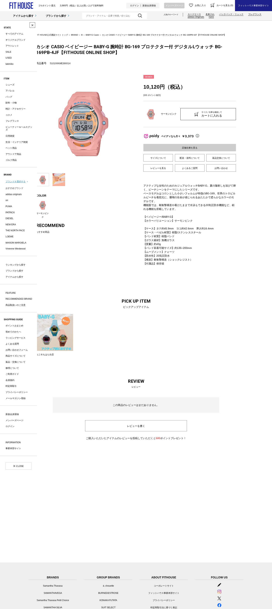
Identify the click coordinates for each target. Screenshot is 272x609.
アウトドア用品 (13, 154)
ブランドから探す (56, 15)
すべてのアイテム (14, 33)
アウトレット (12, 46)
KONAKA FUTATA (108, 600)
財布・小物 (11, 102)
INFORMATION (13, 442)
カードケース (194, 14)
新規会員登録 (149, 5)
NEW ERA (11, 224)
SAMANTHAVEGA (53, 593)
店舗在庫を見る (189, 148)
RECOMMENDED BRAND (19, 299)
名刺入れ (210, 14)
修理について (12, 368)
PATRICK (10, 212)
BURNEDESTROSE (108, 593)
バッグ (9, 97)
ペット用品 (11, 148)
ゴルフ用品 (11, 160)
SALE (8, 52)
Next (133, 122)
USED (9, 58)
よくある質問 (12, 344)
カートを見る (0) (224, 5)
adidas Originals (196, 17)
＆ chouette (108, 586)
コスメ (9, 115)
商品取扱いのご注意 (16, 305)
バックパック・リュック (231, 14)
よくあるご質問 (189, 168)
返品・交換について (16, 362)
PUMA (9, 206)
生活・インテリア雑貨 (17, 142)
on (7, 200)
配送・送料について (190, 158)
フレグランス (254, 14)
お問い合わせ (221, 168)
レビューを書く (136, 425)
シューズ (10, 84)
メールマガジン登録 (16, 398)
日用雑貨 (10, 136)
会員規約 (10, 380)
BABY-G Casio (92, 35)
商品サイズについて (16, 356)
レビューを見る (158, 168)
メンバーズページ (174, 5)
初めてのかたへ (13, 331)
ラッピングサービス (16, 338)
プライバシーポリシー (17, 392)
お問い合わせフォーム (17, 350)
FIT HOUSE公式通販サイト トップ (52, 35)
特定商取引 (11, 386)
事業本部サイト (13, 448)
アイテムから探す (23, 15)
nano (211, 17)
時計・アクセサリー (16, 109)
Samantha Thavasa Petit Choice (53, 600)
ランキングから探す (16, 265)
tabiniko (10, 64)
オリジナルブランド (16, 40)
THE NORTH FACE (15, 230)
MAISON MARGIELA (16, 242)
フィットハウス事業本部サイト (253, 5)
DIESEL (10, 218)
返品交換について (221, 158)
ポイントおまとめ (14, 325)
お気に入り (200, 5)
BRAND (74, 35)
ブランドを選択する (16, 181)
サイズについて (158, 158)
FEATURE (11, 293)
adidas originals (14, 194)
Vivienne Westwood (16, 248)
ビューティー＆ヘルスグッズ (19, 128)
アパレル (10, 90)
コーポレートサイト (164, 586)
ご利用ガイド (12, 374)
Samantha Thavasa (53, 586)
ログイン (134, 5)
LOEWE (10, 236)
